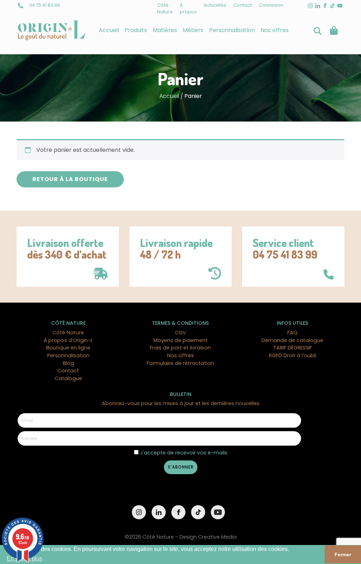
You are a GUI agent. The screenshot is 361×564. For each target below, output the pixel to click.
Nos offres (275, 30)
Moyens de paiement (180, 340)
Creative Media (217, 536)
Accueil (109, 30)
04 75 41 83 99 (44, 5)
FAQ (292, 332)
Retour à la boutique (70, 179)
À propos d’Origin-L (68, 340)
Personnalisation (232, 30)
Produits (135, 30)
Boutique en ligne (68, 347)
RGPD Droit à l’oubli (292, 355)
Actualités (215, 5)
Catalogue (68, 378)
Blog (68, 363)
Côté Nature (68, 332)
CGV (180, 332)
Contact (242, 5)
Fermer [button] (343, 554)
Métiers (193, 30)
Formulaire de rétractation (180, 363)
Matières (165, 30)
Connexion (271, 5)
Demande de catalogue (292, 340)
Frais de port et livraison (180, 347)
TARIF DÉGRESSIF (292, 347)
